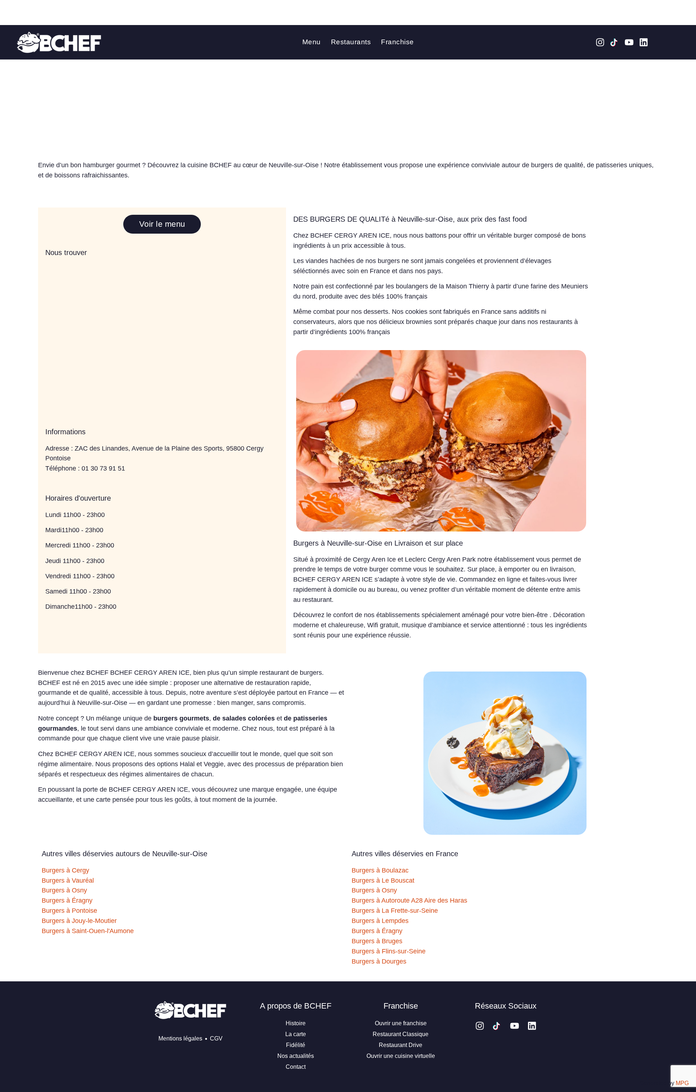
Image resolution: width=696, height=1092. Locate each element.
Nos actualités (295, 1056)
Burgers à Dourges (379, 961)
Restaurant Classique (400, 1034)
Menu (311, 42)
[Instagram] (600, 42)
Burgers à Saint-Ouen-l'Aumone (88, 931)
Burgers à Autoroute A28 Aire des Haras (409, 900)
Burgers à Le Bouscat (383, 880)
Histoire (296, 1023)
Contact (296, 1067)
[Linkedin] (643, 42)
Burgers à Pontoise (69, 910)
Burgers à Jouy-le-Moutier (79, 920)
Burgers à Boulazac (380, 870)
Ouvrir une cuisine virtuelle (400, 1056)
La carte (295, 1034)
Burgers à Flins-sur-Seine (389, 951)
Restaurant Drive (400, 1045)
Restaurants (351, 42)
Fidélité (295, 1045)
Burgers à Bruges (377, 941)
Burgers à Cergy (65, 870)
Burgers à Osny (64, 890)
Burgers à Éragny (67, 900)
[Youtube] (629, 42)
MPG (682, 1083)
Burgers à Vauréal (68, 880)
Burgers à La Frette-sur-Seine (395, 910)
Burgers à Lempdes (380, 920)
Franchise (397, 42)
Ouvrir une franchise (401, 1023)
